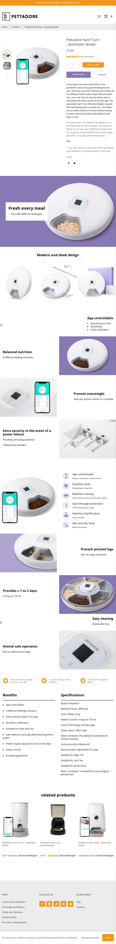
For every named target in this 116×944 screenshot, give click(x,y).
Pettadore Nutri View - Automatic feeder (95, 844)
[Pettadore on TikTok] (56, 904)
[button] (72, 56)
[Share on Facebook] (68, 163)
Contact (81, 907)
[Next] (58, 60)
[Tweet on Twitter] (74, 163)
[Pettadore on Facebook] (42, 904)
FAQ (79, 902)
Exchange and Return (13, 907)
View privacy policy (90, 937)
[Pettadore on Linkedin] (70, 904)
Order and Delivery (12, 912)
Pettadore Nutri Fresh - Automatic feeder (19, 844)
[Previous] (18, 60)
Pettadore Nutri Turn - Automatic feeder (41, 27)
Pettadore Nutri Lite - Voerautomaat (50, 844)
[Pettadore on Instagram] (49, 904)
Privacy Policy (9, 917)
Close (108, 938)
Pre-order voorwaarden (14, 922)
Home (4, 27)
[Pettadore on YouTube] (63, 904)
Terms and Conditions (14, 902)
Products (16, 27)
